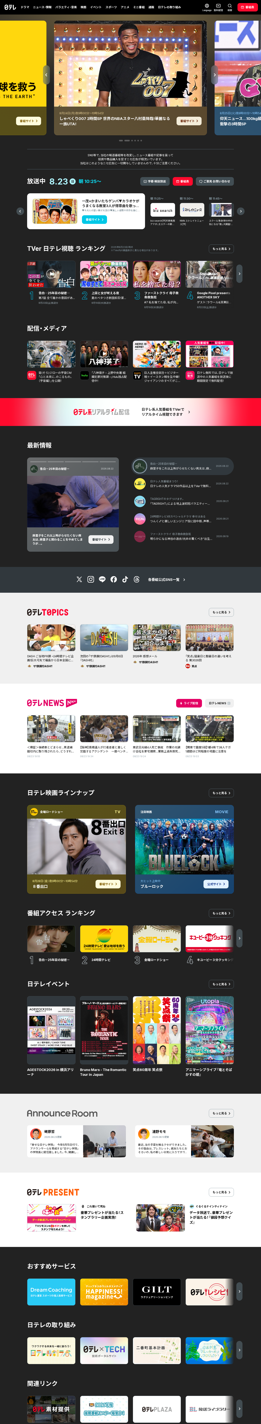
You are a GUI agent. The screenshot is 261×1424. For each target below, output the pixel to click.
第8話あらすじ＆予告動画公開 (59, 525)
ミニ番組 (139, 7)
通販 (151, 7)
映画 (83, 7)
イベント (96, 7)
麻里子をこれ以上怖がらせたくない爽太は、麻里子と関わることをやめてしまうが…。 (57, 539)
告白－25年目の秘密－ (55, 469)
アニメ (125, 7)
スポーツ (111, 7)
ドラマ (25, 7)
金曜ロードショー (51, 812)
